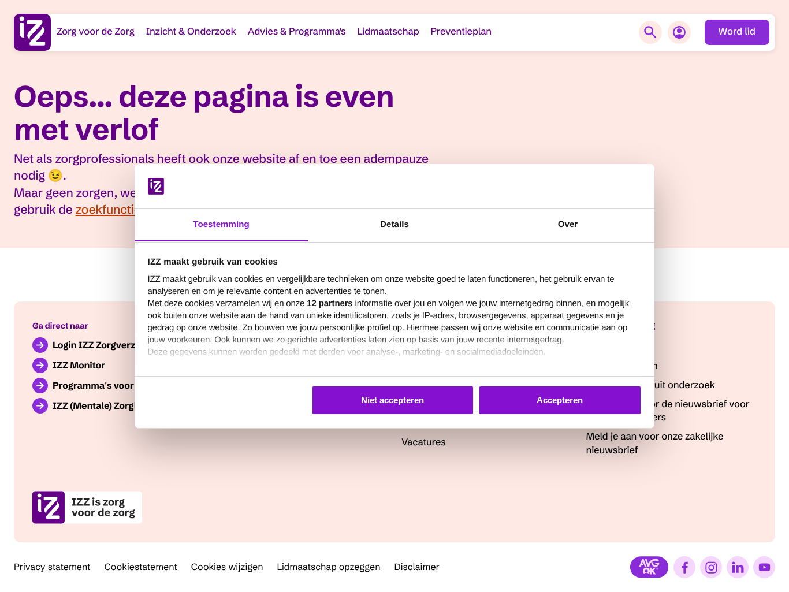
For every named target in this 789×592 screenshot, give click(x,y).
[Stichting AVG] (649, 567)
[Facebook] (684, 567)
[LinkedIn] (738, 567)
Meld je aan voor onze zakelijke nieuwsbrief (655, 443)
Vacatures (423, 442)
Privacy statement (52, 567)
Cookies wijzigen (227, 567)
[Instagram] (711, 567)
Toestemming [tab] (221, 224)
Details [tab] (394, 224)
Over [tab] (568, 224)
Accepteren (560, 400)
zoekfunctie (108, 210)
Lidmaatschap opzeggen (329, 567)
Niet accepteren (392, 400)
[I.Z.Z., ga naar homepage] (32, 32)
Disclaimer (417, 567)
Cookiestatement (141, 567)
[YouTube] (764, 567)
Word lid (737, 32)
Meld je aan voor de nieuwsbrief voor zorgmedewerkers (668, 411)
